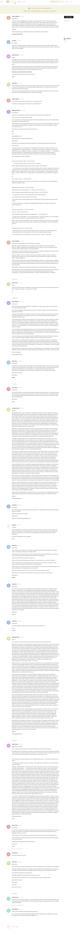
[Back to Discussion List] (1, 2)
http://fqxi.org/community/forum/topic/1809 (22, 71)
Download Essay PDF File (17, 34)
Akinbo (13, 377)
